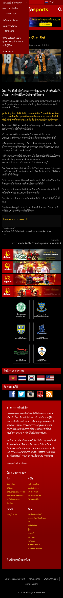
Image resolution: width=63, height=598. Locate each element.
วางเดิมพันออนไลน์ (34, 514)
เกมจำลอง (31, 537)
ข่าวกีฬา (10, 503)
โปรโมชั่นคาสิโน (33, 499)
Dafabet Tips (10, 14)
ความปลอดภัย (34, 579)
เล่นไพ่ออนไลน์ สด (34, 495)
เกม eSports (8, 51)
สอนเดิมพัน (9, 31)
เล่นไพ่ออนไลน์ (33, 492)
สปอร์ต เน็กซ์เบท (34, 545)
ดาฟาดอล (31, 541)
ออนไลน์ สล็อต (33, 488)
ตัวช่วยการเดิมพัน (10, 26)
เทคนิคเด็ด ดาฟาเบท (35, 548)
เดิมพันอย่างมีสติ (51, 579)
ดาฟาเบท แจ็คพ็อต (10, 9)
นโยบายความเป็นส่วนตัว (15, 579)
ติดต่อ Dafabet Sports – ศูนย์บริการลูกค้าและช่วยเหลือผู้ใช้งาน (13, 42)
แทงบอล (10, 488)
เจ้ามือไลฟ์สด (32, 525)
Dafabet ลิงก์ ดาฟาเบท (12, 3)
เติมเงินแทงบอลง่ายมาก (15, 495)
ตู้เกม (29, 529)
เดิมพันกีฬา (11, 484)
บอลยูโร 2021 (12, 514)
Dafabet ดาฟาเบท (10, 20)
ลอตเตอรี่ (31, 533)
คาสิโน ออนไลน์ (33, 484)
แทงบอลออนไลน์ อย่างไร (16, 492)
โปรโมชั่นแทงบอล (13, 499)
